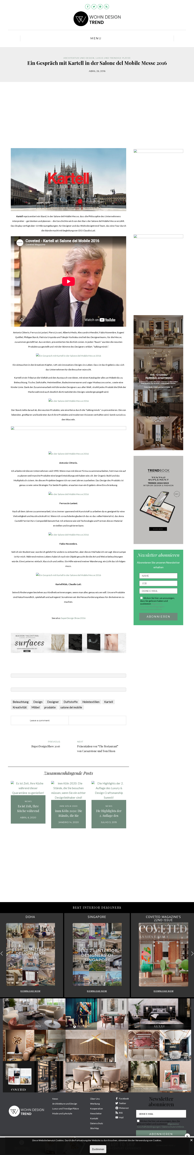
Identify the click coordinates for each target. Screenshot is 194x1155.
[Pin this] (93, 720)
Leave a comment (40, 720)
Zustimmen (98, 1149)
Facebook (124, 1098)
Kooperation (96, 1108)
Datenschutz (96, 1123)
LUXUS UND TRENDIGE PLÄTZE (113, 58)
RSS (121, 1112)
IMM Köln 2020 (68, 806)
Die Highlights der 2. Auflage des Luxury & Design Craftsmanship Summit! (109, 813)
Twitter (122, 1103)
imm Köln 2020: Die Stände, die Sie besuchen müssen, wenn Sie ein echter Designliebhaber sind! (68, 813)
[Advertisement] (97, 117)
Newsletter (96, 1113)
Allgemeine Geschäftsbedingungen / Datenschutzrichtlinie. (152, 606)
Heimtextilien (90, 701)
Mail (121, 1117)
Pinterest (124, 1108)
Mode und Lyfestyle (62, 1113)
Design (37, 701)
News (28, 801)
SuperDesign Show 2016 (73, 618)
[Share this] (82, 720)
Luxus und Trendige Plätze (65, 1108)
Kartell (108, 701)
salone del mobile (71, 707)
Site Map (94, 1128)
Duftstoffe (71, 701)
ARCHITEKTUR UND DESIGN (78, 58)
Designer (53, 701)
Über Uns (95, 1098)
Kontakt (94, 1118)
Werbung (95, 1103)
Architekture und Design (64, 1103)
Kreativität (20, 707)
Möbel (35, 707)
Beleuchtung (21, 701)
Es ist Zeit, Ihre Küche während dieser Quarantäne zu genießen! (28, 808)
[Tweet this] (87, 720)
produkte (50, 707)
